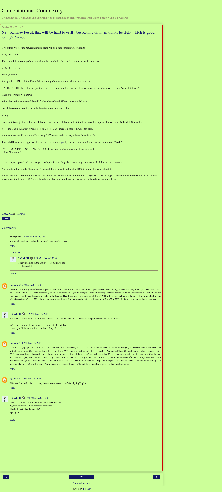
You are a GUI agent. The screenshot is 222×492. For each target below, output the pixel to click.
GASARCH (23, 258)
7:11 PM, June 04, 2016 (30, 378)
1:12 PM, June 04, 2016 (37, 313)
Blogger (86, 488)
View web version (81, 482)
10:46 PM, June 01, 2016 (34, 236)
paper (61, 142)
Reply (12, 245)
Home (81, 477)
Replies (16, 252)
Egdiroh (14, 284)
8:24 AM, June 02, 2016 (45, 258)
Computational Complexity (32, 10)
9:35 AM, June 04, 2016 (30, 284)
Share (6, 219)
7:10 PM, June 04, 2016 (30, 342)
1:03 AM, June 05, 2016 (37, 397)
